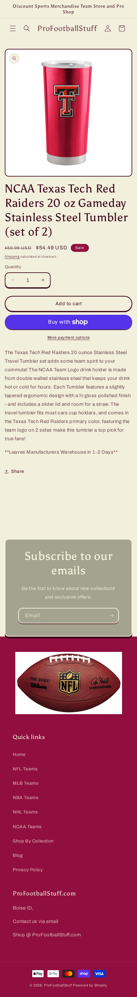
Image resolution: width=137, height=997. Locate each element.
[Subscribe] (111, 615)
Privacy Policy (28, 869)
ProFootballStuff (58, 985)
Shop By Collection (33, 841)
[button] (13, 28)
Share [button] (17, 471)
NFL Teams (25, 769)
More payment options (68, 337)
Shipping (12, 256)
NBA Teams (25, 797)
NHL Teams (25, 812)
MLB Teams (25, 783)
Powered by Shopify (90, 985)
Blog (18, 855)
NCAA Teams (27, 826)
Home (19, 754)
